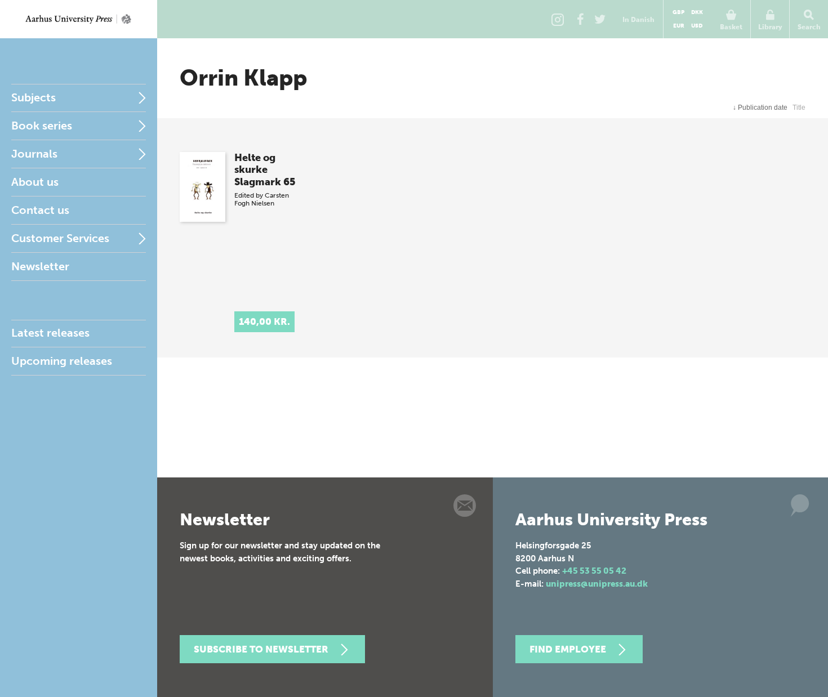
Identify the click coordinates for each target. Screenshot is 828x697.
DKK (697, 12)
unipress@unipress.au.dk (597, 584)
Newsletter (40, 266)
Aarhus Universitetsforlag (78, 19)
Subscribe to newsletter (261, 649)
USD (696, 26)
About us (35, 182)
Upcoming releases (61, 361)
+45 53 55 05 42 (594, 571)
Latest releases (50, 332)
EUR (678, 26)
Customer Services (60, 238)
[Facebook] (580, 19)
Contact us (40, 210)
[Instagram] (557, 19)
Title (799, 107)
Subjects (33, 97)
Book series (41, 125)
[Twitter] (599, 19)
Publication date (760, 107)
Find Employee (567, 649)
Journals (34, 153)
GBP (678, 12)
